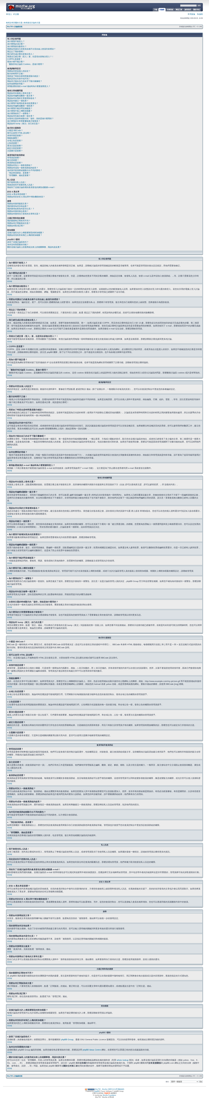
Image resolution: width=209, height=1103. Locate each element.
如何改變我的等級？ (16, 84)
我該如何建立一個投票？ (18, 101)
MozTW (27, 7)
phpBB (96, 1091)
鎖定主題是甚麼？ (15, 148)
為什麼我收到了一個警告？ (18, 113)
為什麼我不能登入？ (16, 41)
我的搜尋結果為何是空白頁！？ (20, 209)
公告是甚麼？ (13, 143)
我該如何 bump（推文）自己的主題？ (23, 124)
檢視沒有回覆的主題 (14, 23)
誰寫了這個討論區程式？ (18, 242)
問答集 (192, 14)
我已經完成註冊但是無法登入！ (20, 54)
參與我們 (188, 10)
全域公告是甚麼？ (15, 141)
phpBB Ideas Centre (92, 1050)
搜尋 (201, 14)
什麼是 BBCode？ (15, 130)
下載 (155, 10)
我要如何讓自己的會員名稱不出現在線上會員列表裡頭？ (31, 49)
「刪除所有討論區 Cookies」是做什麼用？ (25, 64)
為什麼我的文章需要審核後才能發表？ (23, 121)
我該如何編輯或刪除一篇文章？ (20, 96)
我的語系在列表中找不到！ (18, 79)
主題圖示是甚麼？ (15, 151)
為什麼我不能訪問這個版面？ (19, 108)
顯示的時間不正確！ (16, 74)
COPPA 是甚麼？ (14, 59)
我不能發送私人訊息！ (17, 182)
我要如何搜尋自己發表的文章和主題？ (23, 214)
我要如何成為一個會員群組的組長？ (22, 168)
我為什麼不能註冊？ (16, 62)
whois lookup (122, 1060)
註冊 (17, 14)
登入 (10, 14)
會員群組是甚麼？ (15, 163)
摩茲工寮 (179, 10)
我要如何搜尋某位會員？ (18, 211)
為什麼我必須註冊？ (16, 44)
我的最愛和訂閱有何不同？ (18, 221)
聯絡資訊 (121, 1089)
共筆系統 (170, 10)
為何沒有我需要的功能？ (18, 245)
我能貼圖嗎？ (13, 138)
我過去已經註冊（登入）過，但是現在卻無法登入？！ (30, 57)
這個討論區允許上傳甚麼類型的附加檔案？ (25, 233)
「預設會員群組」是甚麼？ (18, 173)
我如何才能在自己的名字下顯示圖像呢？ (24, 81)
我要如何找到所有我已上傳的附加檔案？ (24, 235)
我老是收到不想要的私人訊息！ (20, 185)
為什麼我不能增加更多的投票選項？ (22, 103)
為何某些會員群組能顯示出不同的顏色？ (24, 170)
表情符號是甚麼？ (15, 135)
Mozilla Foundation (109, 1095)
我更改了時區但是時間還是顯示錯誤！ (23, 76)
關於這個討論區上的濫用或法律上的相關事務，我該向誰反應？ (34, 247)
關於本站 (196, 10)
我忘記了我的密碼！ (16, 51)
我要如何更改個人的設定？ (18, 71)
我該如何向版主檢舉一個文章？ (20, 116)
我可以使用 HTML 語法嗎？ (19, 133)
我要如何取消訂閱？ (16, 226)
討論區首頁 (18, 27)
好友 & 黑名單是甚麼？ (17, 194)
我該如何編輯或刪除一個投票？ (20, 106)
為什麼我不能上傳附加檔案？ (19, 111)
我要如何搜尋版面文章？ (18, 204)
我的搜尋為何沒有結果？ (18, 206)
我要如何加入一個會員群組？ (19, 165)
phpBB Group (67, 1039)
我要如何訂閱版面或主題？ (18, 223)
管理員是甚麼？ (14, 158)
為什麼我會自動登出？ (17, 46)
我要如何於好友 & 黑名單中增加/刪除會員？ (26, 197)
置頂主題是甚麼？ (15, 146)
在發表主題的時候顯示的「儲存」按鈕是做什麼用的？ (30, 118)
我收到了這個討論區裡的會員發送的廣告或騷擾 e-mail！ (31, 187)
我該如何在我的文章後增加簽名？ (21, 98)
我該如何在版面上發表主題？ (19, 93)
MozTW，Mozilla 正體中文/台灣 (106, 1089)
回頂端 (9, 268)
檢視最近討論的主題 (32, 23)
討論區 (162, 10)
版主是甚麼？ (13, 160)
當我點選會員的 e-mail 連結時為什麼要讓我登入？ (28, 86)
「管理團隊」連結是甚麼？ (18, 175)
